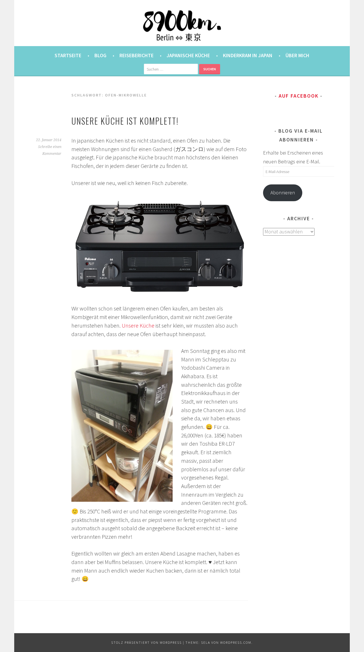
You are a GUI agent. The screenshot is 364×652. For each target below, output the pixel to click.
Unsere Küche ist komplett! (125, 121)
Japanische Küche (188, 55)
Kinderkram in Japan (247, 55)
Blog (100, 55)
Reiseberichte (136, 55)
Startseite (68, 55)
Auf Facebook (298, 95)
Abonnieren (282, 192)
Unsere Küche (138, 325)
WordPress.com (235, 642)
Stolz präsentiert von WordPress (146, 642)
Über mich (297, 55)
